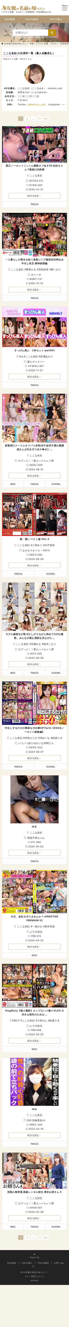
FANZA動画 (32, 19)
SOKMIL (56, 484)
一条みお (37, 926)
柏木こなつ (49, 644)
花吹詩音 (44, 269)
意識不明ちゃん (36, 837)
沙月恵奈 (50, 545)
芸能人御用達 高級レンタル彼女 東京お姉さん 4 (34, 1191)
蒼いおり (56, 269)
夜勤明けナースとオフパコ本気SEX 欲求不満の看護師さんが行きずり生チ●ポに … (34, 447)
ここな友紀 (36, 175)
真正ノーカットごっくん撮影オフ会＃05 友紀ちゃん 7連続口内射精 (34, 167)
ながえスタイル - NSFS (36, 550)
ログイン (40, 1276)
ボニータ (36, 274)
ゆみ (34, 1108)
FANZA (35, 204)
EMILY (16, 1020)
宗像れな (36, 644)
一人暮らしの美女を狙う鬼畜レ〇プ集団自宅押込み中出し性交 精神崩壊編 (34, 261)
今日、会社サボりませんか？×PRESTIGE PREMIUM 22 (34, 918)
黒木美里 (50, 926)
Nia (21, 356)
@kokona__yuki (37, 104)
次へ (47, 118)
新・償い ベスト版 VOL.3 (34, 539)
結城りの (57, 737)
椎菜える (31, 269)
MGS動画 (10, 19)
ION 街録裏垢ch (36, 1120)
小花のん (42, 1020)
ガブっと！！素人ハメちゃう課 (36, 460)
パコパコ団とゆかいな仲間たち (36, 743)
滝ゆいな (45, 737)
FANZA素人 (56, 19)
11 (40, 118)
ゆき (34, 826)
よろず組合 (36, 931)
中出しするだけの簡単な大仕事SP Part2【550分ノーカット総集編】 (34, 729)
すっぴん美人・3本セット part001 (34, 350)
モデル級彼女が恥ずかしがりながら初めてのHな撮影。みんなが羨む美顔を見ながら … (34, 636)
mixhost (34, 1280)
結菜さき (55, 1020)
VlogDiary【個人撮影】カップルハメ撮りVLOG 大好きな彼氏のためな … (34, 1012)
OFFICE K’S (36, 180)
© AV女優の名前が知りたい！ (34, 1272)
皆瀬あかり (46, 356)
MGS (13, 484)
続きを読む (33, 195)
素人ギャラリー (36, 361)
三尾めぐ (37, 545)
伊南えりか (31, 737)
